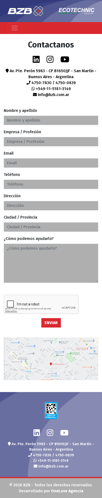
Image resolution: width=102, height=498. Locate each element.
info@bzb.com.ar (53, 94)
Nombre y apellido (20, 110)
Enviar (51, 322)
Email (9, 153)
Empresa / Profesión (22, 132)
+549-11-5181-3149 (53, 88)
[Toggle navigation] (15, 28)
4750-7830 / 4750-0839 (53, 82)
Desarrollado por (51, 491)
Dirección (12, 196)
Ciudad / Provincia (20, 217)
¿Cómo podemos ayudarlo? (29, 238)
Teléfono (12, 174)
